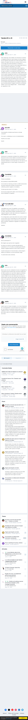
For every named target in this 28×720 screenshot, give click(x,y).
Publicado (10, 54)
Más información (8, 718)
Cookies (14, 714)
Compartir (7, 358)
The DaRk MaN (10, 569)
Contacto (22, 713)
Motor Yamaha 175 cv (7, 386)
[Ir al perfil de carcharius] (3, 537)
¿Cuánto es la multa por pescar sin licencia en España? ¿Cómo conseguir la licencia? (14, 583)
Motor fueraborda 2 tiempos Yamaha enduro (12, 393)
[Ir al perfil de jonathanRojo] (3, 439)
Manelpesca (9, 480)
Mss (4, 381)
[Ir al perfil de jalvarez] (25, 372)
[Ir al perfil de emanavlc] (3, 543)
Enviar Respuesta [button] (14, 344)
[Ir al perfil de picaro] (25, 387)
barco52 (7, 127)
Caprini (8, 407)
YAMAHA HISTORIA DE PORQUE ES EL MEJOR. (12, 371)
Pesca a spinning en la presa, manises (13, 542)
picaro (4, 373)
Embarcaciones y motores (15, 43)
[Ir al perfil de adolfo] (2, 302)
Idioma (4, 713)
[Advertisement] (14, 22)
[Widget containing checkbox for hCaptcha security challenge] (14, 349)
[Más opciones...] (25, 54)
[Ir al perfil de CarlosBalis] (2, 175)
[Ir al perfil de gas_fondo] (25, 379)
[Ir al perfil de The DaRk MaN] (2, 204)
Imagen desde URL (20, 339)
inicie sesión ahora (11, 327)
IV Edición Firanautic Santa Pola (12, 567)
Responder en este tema (14, 47)
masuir (4, 395)
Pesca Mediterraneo (11, 555)
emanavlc (7, 544)
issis (4, 41)
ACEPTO (22, 717)
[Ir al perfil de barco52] (2, 128)
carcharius (7, 539)
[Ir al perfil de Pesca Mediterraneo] (3, 553)
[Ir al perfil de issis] (2, 53)
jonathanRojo (10, 441)
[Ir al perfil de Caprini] (3, 405)
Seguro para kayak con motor (12, 451)
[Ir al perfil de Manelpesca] (3, 478)
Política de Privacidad (13, 713)
